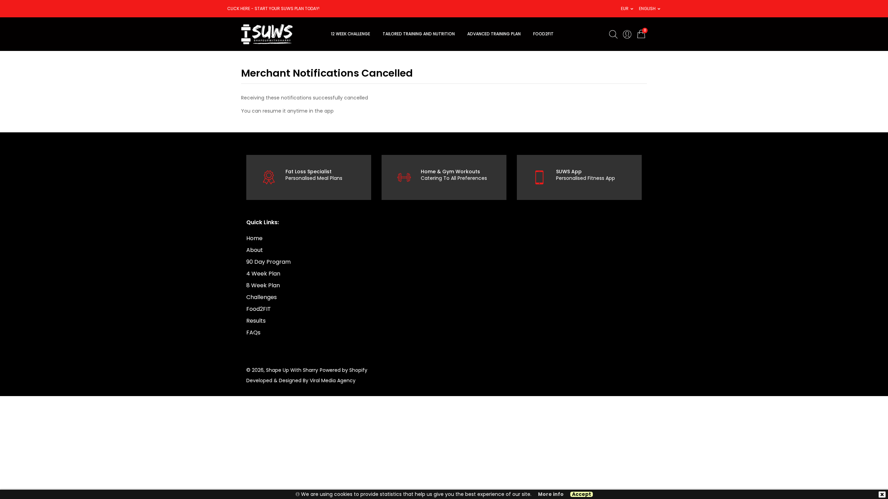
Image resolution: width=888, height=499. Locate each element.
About (254, 250)
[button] (625, 8)
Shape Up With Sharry (292, 370)
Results (256, 321)
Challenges (261, 297)
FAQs (253, 332)
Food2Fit (543, 34)
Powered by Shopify (343, 370)
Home (254, 238)
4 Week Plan (263, 274)
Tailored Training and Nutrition (419, 34)
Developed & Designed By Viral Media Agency (301, 380)
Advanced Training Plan (494, 34)
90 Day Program (268, 262)
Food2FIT (258, 309)
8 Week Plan (263, 285)
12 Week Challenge (350, 34)
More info (551, 494)
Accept (581, 494)
